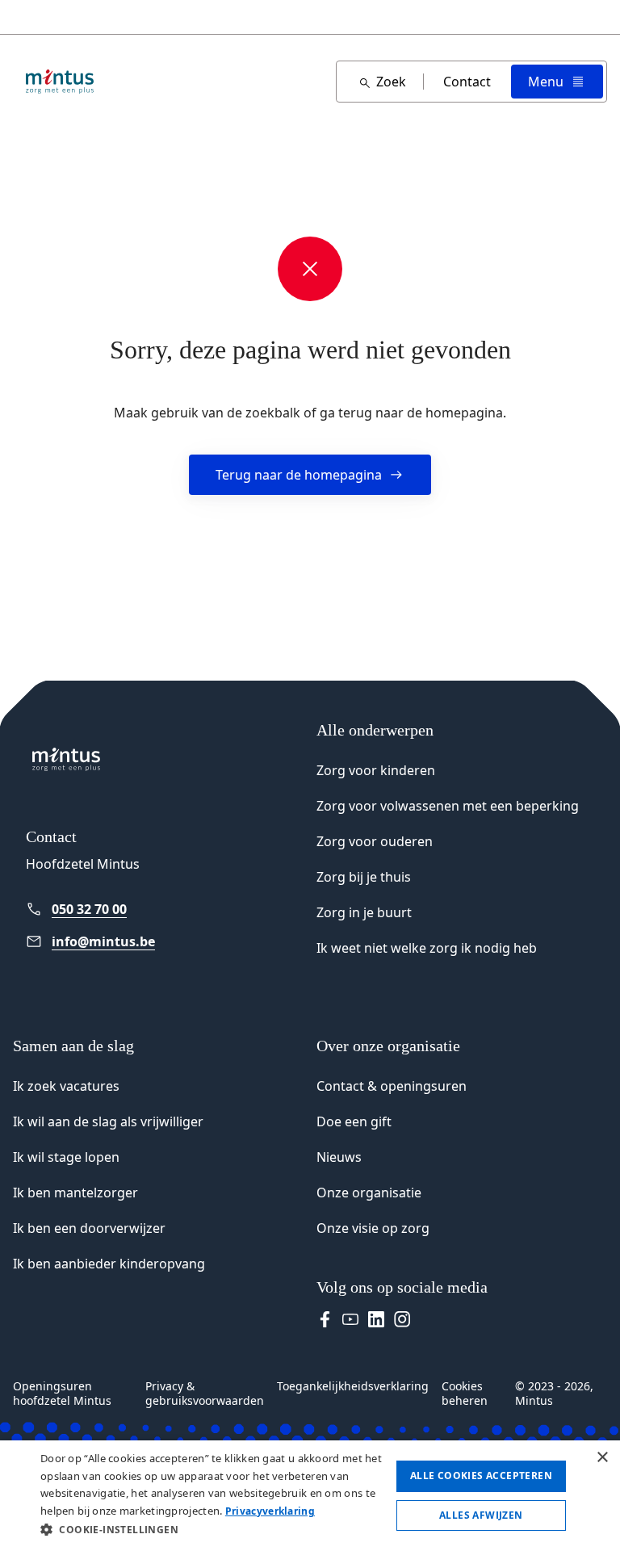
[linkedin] (376, 1319)
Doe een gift (354, 1121)
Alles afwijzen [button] (481, 1515)
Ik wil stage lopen (66, 1157)
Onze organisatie (368, 1192)
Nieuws (339, 1157)
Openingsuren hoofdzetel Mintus (62, 1393)
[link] (133, 909)
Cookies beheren (465, 1393)
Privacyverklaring (270, 1511)
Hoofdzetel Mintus (83, 864)
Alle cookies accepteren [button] (481, 1475)
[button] (213, 1529)
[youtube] (350, 1319)
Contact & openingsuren (391, 1086)
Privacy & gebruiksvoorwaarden (204, 1393)
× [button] (602, 1458)
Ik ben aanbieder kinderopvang (109, 1263)
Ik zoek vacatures (66, 1086)
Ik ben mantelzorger (75, 1192)
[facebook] (324, 1319)
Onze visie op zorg (372, 1228)
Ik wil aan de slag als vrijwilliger (108, 1121)
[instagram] (402, 1319)
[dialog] (310, 1495)
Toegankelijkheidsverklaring (353, 1386)
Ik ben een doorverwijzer (89, 1228)
